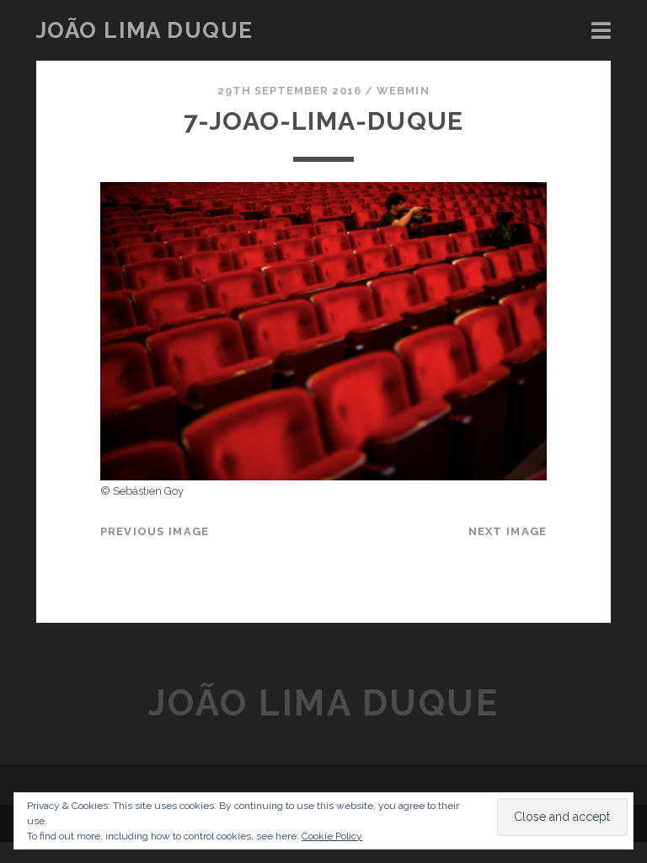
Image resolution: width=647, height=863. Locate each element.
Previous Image (155, 531)
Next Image (508, 531)
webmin (403, 90)
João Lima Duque (145, 30)
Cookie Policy (332, 836)
